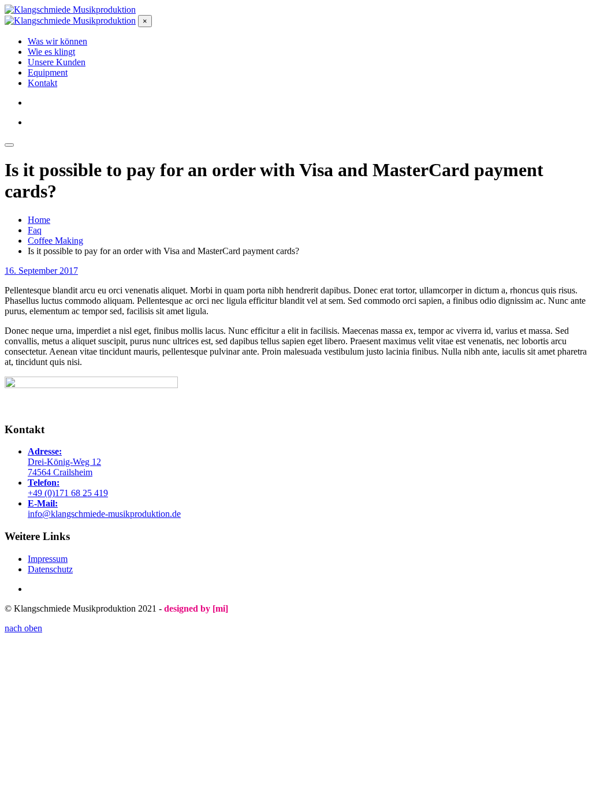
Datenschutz (50, 569)
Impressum (48, 559)
